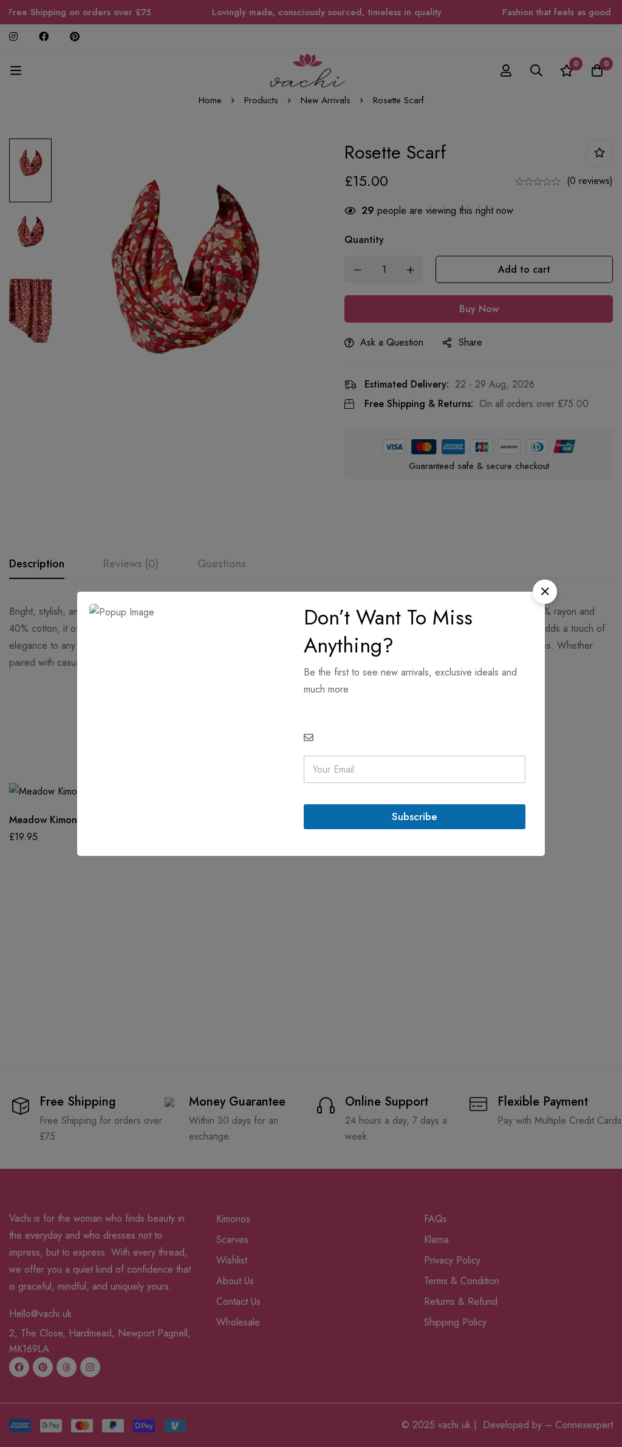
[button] (545, 592)
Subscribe (414, 816)
